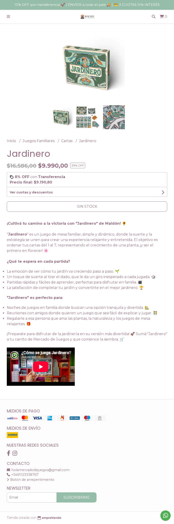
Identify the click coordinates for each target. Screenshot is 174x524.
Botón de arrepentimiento (31, 480)
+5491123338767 (24, 475)
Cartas (67, 141)
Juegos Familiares (39, 141)
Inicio (12, 141)
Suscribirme (76, 497)
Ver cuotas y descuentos (31, 192)
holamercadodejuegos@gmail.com (40, 470)
